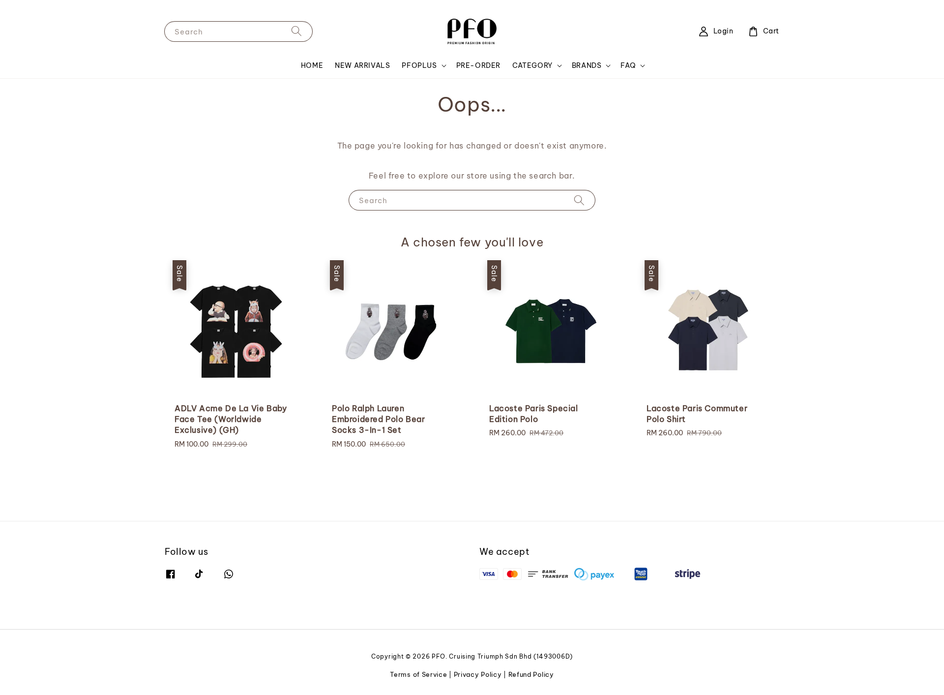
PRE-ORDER (478, 65)
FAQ (628, 65)
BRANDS (587, 65)
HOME (312, 65)
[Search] (296, 31)
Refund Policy (531, 674)
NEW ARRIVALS (362, 65)
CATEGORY (532, 65)
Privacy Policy (478, 674)
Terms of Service (418, 674)
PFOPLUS (419, 65)
